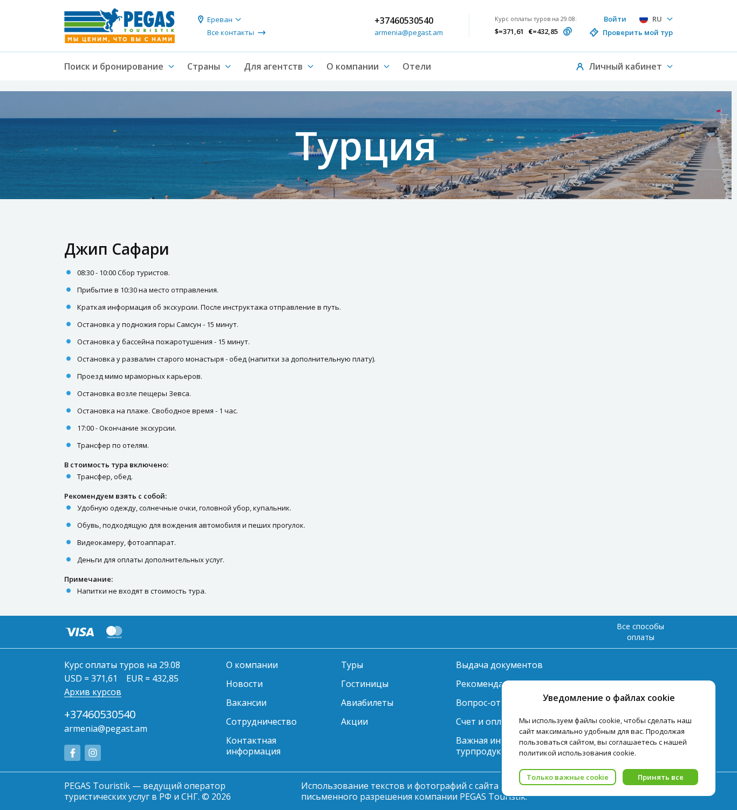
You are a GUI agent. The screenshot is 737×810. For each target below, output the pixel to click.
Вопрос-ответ (486, 703)
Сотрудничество (261, 721)
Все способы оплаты (640, 631)
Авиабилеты (367, 703)
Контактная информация (253, 745)
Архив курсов (92, 692)
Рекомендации (488, 684)
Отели (416, 66)
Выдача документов (499, 665)
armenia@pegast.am (408, 32)
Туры (352, 665)
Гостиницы (364, 684)
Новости (244, 684)
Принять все (661, 777)
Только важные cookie (568, 777)
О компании (252, 665)
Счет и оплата (486, 721)
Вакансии (246, 703)
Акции (354, 721)
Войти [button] (615, 19)
